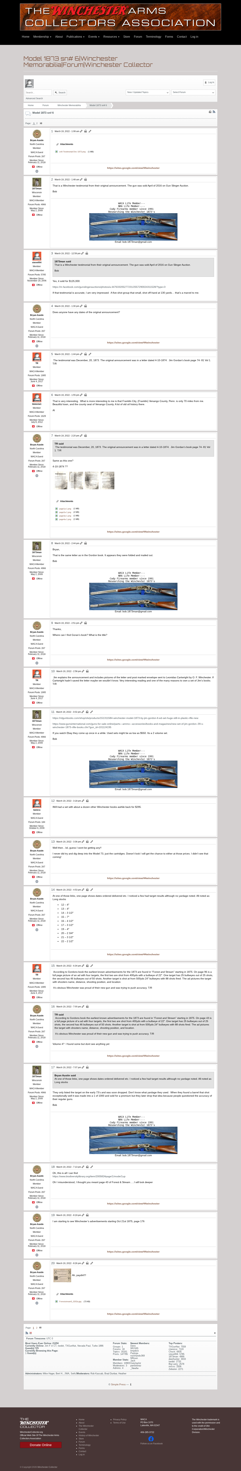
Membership (41, 36)
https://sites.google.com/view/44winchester (133, 168)
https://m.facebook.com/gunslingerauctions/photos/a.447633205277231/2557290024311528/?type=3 (109, 286)
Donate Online (41, 1445)
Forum (138, 36)
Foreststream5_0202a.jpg (70, 1301)
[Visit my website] (37, 171)
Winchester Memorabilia (69, 105)
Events (93, 36)
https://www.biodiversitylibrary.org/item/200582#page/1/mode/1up (89, 1176)
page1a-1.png (65, 508)
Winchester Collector (47, 1467)
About (59, 36)
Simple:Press (118, 1384)
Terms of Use (119, 1423)
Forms (169, 36)
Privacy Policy (119, 1419)
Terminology (153, 36)
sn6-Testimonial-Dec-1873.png (72, 152)
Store (126, 36)
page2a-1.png (65, 512)
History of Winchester (89, 1435)
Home (25, 36)
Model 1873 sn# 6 (98, 105)
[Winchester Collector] (120, 16)
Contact (182, 36)
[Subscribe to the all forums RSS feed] (27, 1332)
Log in (194, 36)
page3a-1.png (65, 516)
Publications (75, 36)
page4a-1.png (65, 519)
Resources (110, 36)
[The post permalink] (81, 131)
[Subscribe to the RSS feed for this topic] (214, 111)
